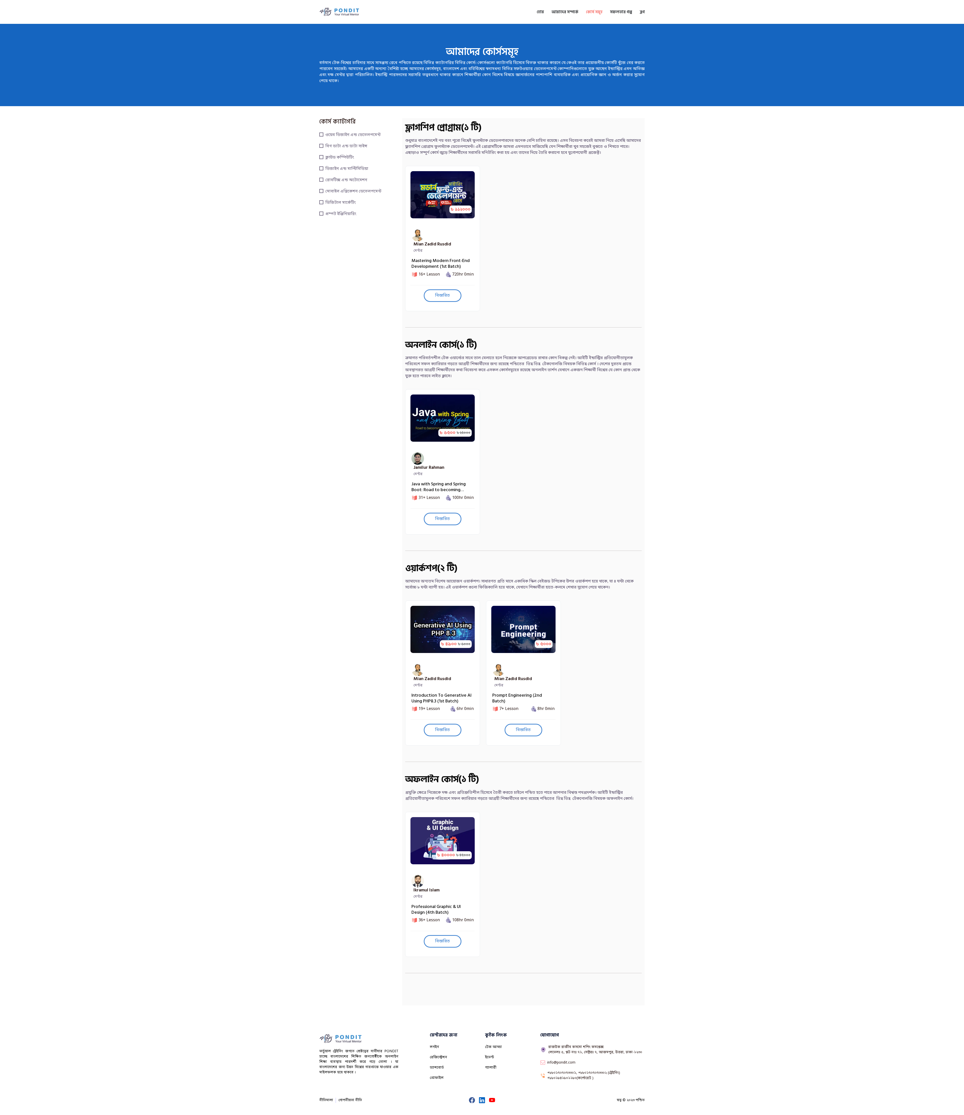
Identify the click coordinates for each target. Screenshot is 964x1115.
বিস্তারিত (442, 295)
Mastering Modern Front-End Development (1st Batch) (440, 264)
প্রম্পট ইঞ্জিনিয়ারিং (340, 214)
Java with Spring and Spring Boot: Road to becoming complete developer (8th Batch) (438, 487)
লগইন (434, 1047)
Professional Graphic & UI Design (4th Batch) (436, 909)
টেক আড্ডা (493, 1047)
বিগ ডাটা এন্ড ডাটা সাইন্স (346, 146)
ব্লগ (642, 12)
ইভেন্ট (489, 1057)
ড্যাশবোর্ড (437, 1067)
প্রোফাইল (437, 1078)
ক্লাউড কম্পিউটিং (339, 157)
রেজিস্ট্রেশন (438, 1057)
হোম (540, 12)
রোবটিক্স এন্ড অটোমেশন (346, 180)
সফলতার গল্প (621, 12)
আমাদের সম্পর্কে (565, 12)
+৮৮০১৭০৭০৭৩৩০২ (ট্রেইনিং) (598, 1073)
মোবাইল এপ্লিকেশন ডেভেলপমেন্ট (353, 191)
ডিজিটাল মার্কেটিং (340, 203)
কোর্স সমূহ (594, 12)
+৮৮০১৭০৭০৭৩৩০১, (562, 1073)
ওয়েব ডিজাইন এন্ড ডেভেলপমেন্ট (353, 135)
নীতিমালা (326, 1100)
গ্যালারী (490, 1067)
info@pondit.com (561, 1062)
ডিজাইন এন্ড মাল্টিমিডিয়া (346, 169)
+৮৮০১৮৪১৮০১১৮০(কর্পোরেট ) (570, 1078)
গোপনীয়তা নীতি (350, 1100)
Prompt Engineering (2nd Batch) (517, 698)
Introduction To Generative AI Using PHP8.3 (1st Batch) (441, 698)
